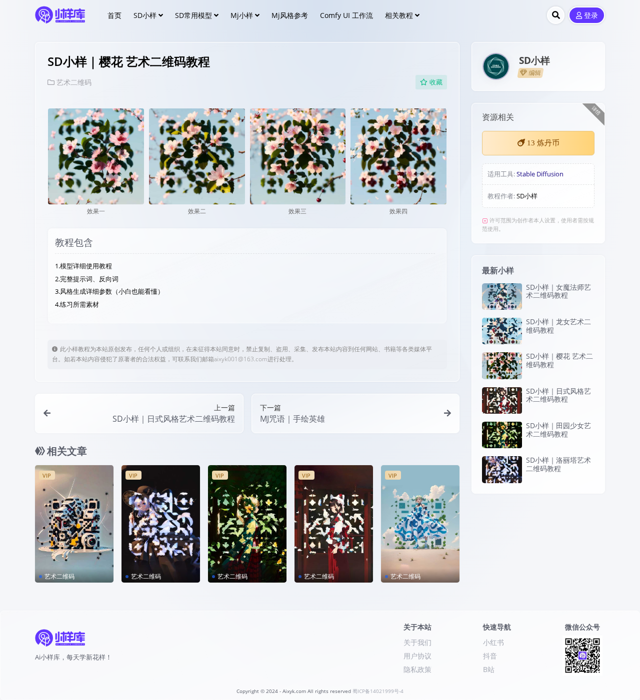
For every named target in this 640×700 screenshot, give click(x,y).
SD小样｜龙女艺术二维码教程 (558, 326)
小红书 (493, 642)
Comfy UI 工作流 (346, 15)
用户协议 (418, 656)
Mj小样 (241, 15)
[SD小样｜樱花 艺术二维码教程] (502, 365)
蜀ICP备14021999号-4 (378, 691)
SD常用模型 (193, 15)
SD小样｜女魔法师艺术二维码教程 (558, 291)
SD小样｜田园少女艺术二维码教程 (558, 430)
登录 (591, 15)
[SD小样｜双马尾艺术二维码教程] (420, 524)
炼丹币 (543, 143)
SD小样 (145, 15)
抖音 (490, 656)
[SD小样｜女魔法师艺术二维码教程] (502, 296)
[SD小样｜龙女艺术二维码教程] (502, 331)
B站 (488, 669)
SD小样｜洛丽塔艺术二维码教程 (558, 464)
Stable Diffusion (540, 173)
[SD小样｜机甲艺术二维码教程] (74, 524)
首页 (115, 15)
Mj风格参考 (290, 15)
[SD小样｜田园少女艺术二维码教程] (247, 524)
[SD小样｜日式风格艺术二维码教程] (333, 524)
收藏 (436, 82)
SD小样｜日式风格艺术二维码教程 (558, 395)
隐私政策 (418, 669)
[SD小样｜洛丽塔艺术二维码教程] (161, 524)
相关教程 (399, 15)
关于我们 (418, 642)
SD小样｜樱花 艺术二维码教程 (559, 360)
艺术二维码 (74, 82)
